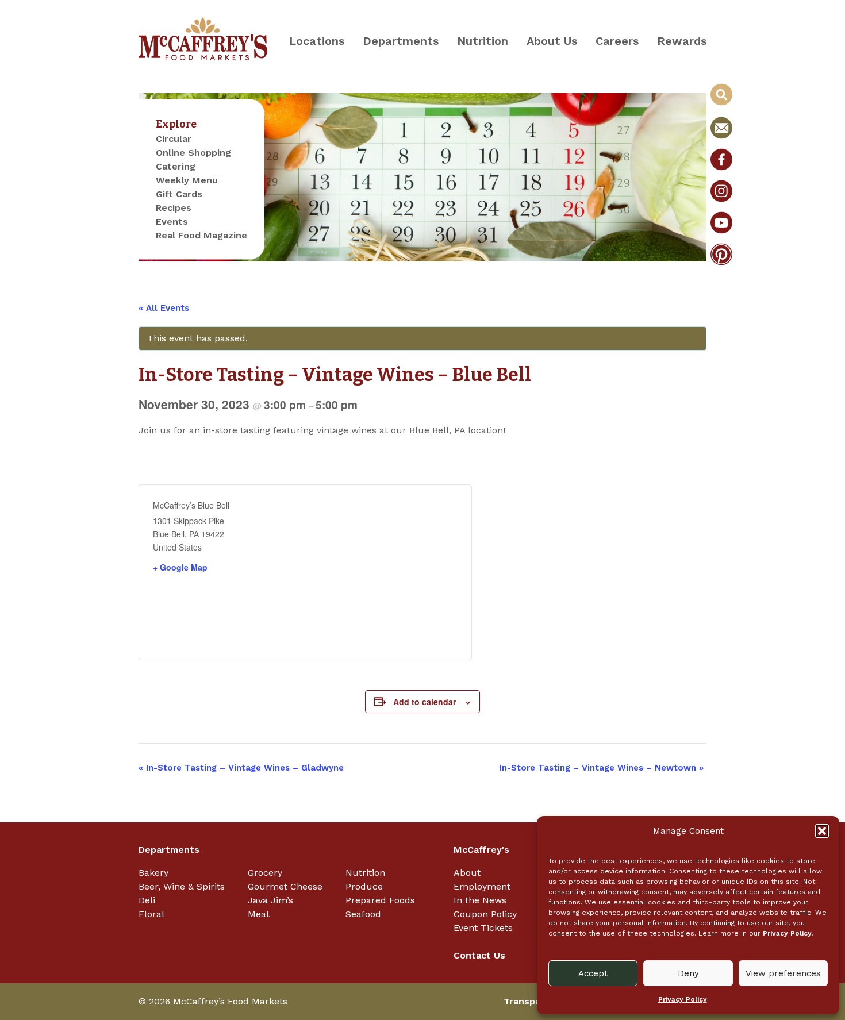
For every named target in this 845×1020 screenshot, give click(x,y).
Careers (617, 41)
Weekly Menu (187, 180)
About (467, 872)
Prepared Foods (380, 900)
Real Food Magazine (201, 235)
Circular (173, 138)
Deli (147, 900)
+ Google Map (180, 567)
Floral (151, 914)
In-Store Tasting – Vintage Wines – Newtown (602, 768)
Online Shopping (193, 152)
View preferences (783, 973)
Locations (316, 41)
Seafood (363, 914)
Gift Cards (179, 193)
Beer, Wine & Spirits (182, 886)
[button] (822, 831)
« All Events (164, 308)
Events (172, 221)
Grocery (265, 872)
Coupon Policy (485, 914)
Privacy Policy (682, 999)
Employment (482, 886)
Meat (259, 914)
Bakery (153, 872)
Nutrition (482, 41)
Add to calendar (424, 701)
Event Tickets (483, 927)
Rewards (681, 41)
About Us (552, 41)
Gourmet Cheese (285, 886)
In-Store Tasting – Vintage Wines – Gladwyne (241, 768)
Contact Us (479, 955)
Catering (175, 166)
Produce (364, 886)
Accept (593, 973)
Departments (401, 41)
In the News (480, 900)
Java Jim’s (270, 900)
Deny (688, 973)
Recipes (173, 207)
